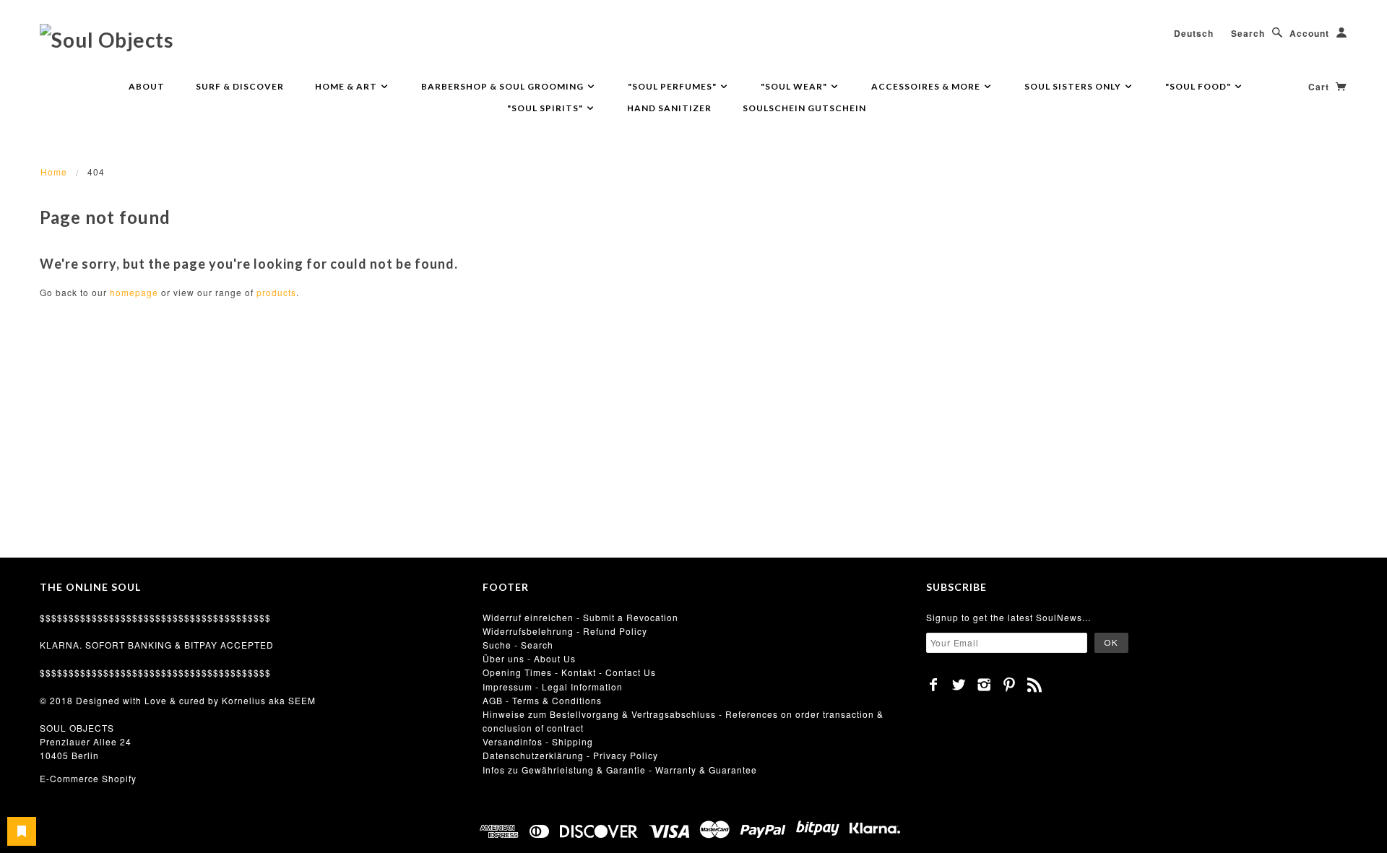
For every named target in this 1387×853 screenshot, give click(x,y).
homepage (134, 292)
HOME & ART (347, 86)
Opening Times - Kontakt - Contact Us (569, 672)
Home (53, 171)
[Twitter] (959, 684)
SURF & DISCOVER (240, 86)
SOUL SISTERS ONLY (1073, 86)
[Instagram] (984, 684)
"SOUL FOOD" (1199, 86)
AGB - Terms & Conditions (542, 700)
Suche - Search (518, 644)
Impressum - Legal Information (553, 686)
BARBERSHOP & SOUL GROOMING (503, 86)
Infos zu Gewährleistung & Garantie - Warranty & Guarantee (620, 769)
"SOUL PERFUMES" (673, 86)
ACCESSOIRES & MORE (926, 86)
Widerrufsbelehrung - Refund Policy (565, 631)
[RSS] (1034, 684)
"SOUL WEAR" (795, 86)
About (147, 86)
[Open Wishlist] (21, 831)
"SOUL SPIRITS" (546, 108)
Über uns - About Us (529, 658)
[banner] (106, 39)
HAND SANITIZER (669, 108)
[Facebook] (933, 684)
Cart (1320, 86)
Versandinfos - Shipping (538, 741)
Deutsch (1194, 33)
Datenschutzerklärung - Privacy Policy (570, 755)
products (276, 292)
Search (1248, 33)
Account (1309, 33)
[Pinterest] (1009, 684)
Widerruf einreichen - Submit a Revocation (580, 617)
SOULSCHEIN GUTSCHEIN (804, 108)
